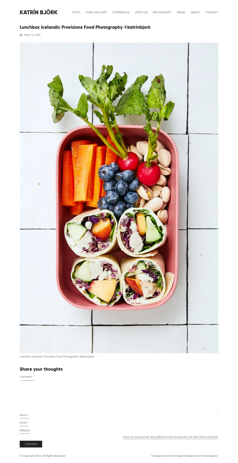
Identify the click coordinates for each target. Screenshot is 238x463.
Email (24, 422)
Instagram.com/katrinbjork (167, 455)
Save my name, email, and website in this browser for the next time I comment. (170, 436)
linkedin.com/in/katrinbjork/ (201, 455)
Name (24, 415)
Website (25, 430)
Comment (27, 376)
